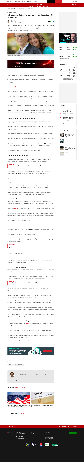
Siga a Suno (47, 433)
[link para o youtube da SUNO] (46, 450)
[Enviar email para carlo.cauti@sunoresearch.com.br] (16, 380)
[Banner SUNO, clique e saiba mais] (30, 64)
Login (32, 432)
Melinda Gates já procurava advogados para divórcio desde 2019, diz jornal (25, 282)
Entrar (74, 1)
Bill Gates (10, 364)
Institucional (18, 432)
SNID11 (40, 6)
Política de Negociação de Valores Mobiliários (21, 438)
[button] (10, 5)
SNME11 (47, 6)
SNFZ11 (30, 6)
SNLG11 (54, 6)
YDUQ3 (61, 47)
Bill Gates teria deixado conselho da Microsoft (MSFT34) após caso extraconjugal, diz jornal (26, 246)
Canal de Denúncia (49, 437)
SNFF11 (44, 6)
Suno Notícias (10, 426)
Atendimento (47, 432)
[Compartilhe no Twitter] (49, 21)
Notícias (8, 8)
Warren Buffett (17, 208)
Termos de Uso (19, 439)
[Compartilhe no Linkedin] (53, 21)
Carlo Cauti (19, 373)
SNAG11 (33, 6)
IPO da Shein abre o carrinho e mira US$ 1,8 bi (42, 406)
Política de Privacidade (65, 426)
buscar (74, 4)
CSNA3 (61, 49)
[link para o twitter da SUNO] (40, 450)
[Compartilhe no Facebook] (46, 21)
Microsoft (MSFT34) (12, 12)
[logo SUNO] (9, 1)
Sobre (59, 426)
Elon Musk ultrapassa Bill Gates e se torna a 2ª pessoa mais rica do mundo (25, 165)
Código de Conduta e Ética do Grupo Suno (20, 436)
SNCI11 (51, 6)
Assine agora (73, 432)
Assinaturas (33, 433)
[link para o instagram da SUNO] (43, 450)
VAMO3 (61, 56)
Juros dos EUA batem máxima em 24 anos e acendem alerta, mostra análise (18, 406)
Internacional (13, 8)
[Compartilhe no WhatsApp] (51, 21)
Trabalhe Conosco (49, 438)
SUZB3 (61, 54)
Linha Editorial (74, 426)
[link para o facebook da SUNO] (37, 450)
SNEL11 (37, 6)
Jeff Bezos (28, 323)
